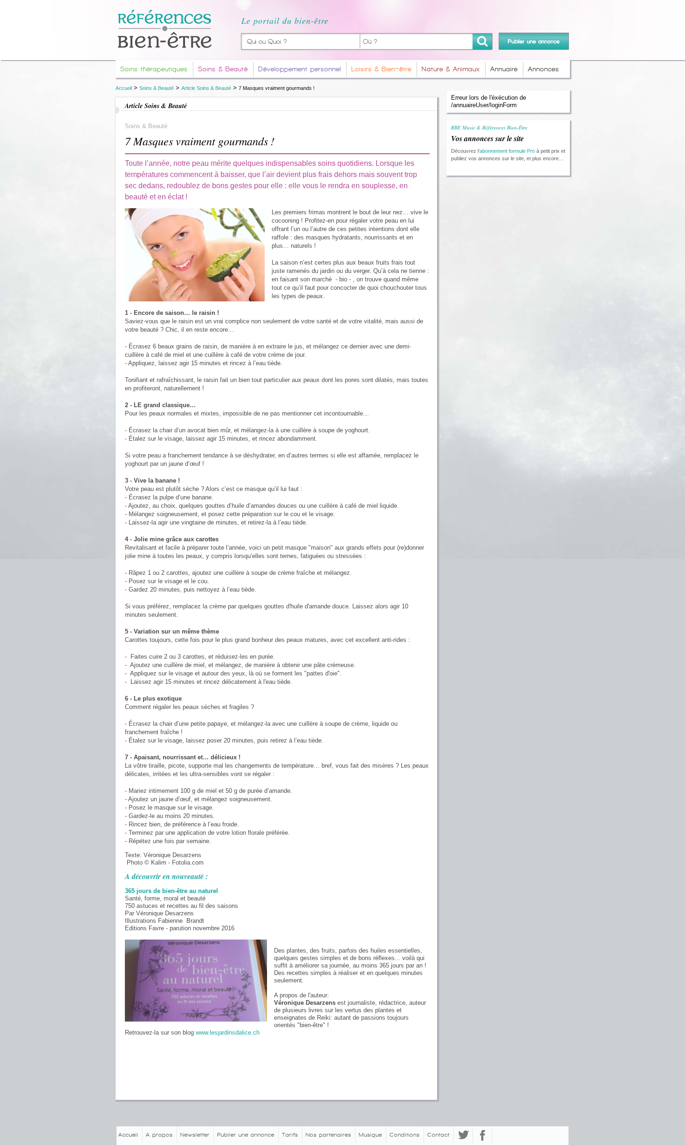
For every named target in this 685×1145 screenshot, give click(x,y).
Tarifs (290, 1135)
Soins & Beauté (156, 88)
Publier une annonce (245, 1135)
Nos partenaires (328, 1135)
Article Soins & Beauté (206, 88)
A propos (159, 1135)
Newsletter (195, 1135)
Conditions (405, 1135)
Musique (370, 1135)
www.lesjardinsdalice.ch (228, 1032)
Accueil (124, 88)
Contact (438, 1135)
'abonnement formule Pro (507, 151)
